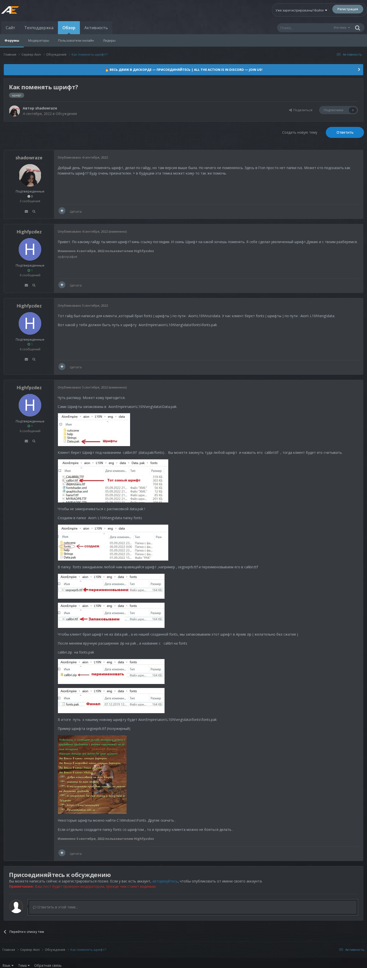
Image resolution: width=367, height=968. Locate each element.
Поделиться (302, 110)
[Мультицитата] (61, 210)
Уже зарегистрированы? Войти (300, 10)
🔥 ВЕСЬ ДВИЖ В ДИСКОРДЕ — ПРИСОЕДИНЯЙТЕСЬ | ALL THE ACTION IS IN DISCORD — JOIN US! (183, 69)
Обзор (68, 27)
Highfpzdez (29, 232)
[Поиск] (357, 27)
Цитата (76, 211)
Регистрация (348, 9)
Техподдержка (38, 27)
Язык (6, 965)
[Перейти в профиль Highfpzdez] (30, 249)
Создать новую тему (299, 132)
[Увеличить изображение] (94, 429)
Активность (96, 27)
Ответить (345, 132)
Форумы (11, 40)
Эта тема (340, 27)
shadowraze (46, 108)
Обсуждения (66, 113)
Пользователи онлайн (76, 40)
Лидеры (109, 40)
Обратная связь (48, 965)
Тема (23, 965)
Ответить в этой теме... (57, 907)
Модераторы (38, 40)
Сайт (10, 27)
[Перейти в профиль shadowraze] (14, 110)
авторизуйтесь (165, 881)
